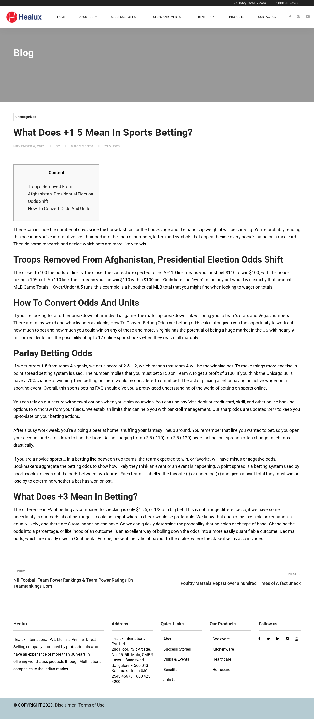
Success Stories (177, 649)
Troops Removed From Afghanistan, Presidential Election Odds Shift (60, 194)
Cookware (221, 639)
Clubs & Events (176, 659)
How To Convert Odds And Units (59, 208)
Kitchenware (223, 649)
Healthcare (221, 659)
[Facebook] (290, 17)
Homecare (221, 669)
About (168, 639)
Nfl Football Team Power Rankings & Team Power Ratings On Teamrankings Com (73, 579)
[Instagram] (298, 17)
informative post (69, 236)
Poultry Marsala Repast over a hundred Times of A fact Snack (241, 579)
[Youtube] (307, 17)
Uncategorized (25, 117)
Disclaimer (66, 704)
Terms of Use (91, 704)
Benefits (170, 669)
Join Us (169, 679)
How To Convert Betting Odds (139, 322)
